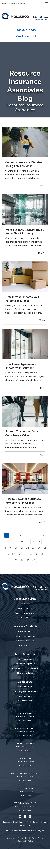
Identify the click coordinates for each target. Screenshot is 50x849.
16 (39, 541)
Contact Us (25, 681)
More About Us (25, 654)
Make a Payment (25, 608)
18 (5, 547)
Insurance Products (25, 626)
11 (11, 541)
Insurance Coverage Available (25, 668)
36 (33, 560)
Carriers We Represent (25, 663)
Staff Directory (25, 700)
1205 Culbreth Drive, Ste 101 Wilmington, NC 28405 (25, 805)
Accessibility (23, 838)
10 (6, 541)
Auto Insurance (25, 631)
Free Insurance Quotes (13, 3)
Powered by (26, 841)
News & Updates (25, 673)
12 (16, 541)
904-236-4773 (25, 751)
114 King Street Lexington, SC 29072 (25, 760)
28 (19, 554)
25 (45, 547)
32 (42, 554)
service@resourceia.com (25, 691)
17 (44, 541)
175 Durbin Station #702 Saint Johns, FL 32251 (25, 745)
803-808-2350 (25, 766)
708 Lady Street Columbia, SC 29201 (25, 715)
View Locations (25, 696)
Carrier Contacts (25, 617)
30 (31, 554)
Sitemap (10, 838)
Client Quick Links (25, 598)
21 (22, 547)
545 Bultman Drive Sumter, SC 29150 (25, 790)
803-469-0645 (25, 795)
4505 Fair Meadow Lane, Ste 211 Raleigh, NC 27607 (25, 775)
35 (28, 560)
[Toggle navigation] (46, 3)
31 (37, 554)
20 (16, 547)
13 (22, 541)
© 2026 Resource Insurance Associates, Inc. (25, 830)
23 (33, 547)
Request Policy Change (25, 613)
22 (27, 547)
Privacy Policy (37, 838)
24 (39, 547)
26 (7, 554)
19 (10, 547)
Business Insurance (25, 640)
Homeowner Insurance (25, 636)
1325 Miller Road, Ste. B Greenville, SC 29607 (25, 730)
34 (22, 560)
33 (16, 560)
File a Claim (25, 603)
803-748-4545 (26, 30)
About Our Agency (25, 659)
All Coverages (25, 645)
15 (33, 541)
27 (13, 554)
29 (25, 554)
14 (27, 541)
